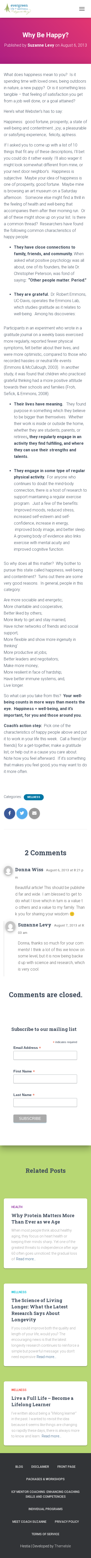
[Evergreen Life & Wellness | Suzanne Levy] (19, 9)
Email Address (27, 1047)
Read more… (26, 1259)
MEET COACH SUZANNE (29, 1522)
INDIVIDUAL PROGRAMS (46, 1509)
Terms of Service (45, 1534)
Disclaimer (40, 1467)
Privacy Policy (67, 1522)
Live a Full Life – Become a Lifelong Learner (42, 1401)
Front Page (66, 1467)
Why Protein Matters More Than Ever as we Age (42, 1218)
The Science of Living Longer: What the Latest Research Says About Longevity (39, 1310)
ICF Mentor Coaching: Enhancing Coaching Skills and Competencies (45, 1494)
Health (16, 1207)
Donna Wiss (29, 869)
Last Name (24, 1094)
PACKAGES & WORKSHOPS (45, 1479)
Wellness (33, 797)
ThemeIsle (62, 1546)
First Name (24, 1071)
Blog (19, 1467)
